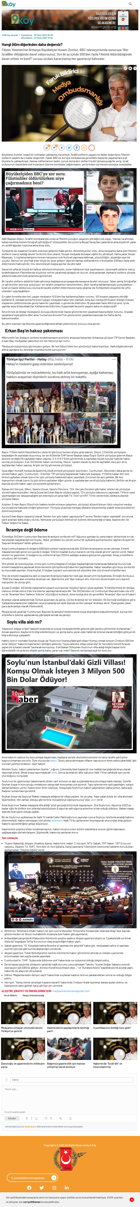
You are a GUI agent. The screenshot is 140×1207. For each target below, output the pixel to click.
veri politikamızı (31, 1201)
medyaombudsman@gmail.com (71, 990)
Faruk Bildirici (10, 995)
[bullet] (50, 1118)
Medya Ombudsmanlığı (33, 995)
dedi (54, 772)
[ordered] (46, 1118)
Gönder (12, 1118)
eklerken (57, 820)
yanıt (93, 799)
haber (53, 760)
